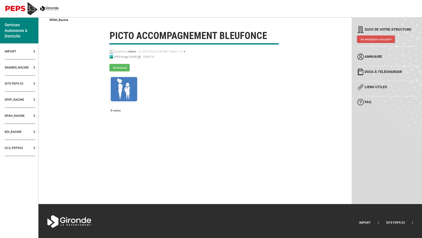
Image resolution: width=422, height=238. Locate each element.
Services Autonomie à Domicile (16, 30)
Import (10, 51)
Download (119, 67)
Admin (132, 51)
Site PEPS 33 (395, 222)
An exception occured (375, 39)
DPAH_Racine (58, 20)
